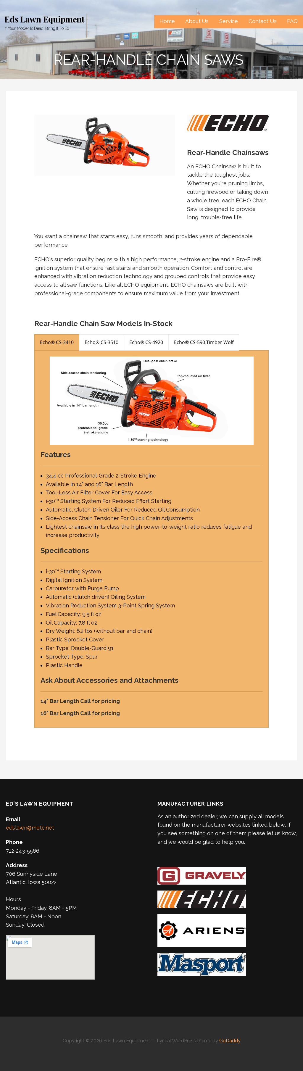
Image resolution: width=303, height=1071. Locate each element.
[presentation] (56, 342)
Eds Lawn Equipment (44, 19)
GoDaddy (230, 1040)
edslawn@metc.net (30, 828)
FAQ (292, 21)
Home (167, 21)
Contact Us (262, 21)
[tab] (56, 342)
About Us (197, 21)
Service (228, 21)
